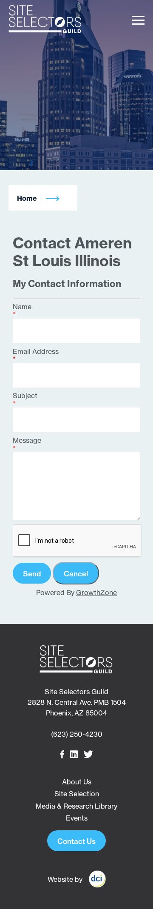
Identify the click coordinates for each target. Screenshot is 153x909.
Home (27, 198)
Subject (25, 395)
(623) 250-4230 (76, 734)
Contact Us (76, 841)
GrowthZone (96, 592)
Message (27, 440)
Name (22, 307)
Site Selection (76, 793)
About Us (76, 781)
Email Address (36, 351)
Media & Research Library (76, 806)
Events (77, 818)
